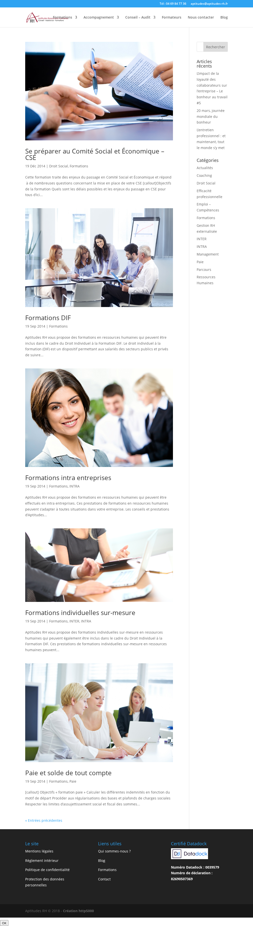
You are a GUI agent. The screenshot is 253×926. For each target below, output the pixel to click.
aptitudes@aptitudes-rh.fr (209, 4)
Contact (104, 879)
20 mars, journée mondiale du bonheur (211, 116)
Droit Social (58, 166)
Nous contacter (201, 18)
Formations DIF (48, 317)
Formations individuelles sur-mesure (80, 612)
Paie (72, 781)
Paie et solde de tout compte (68, 772)
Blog (224, 18)
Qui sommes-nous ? (114, 851)
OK (4, 923)
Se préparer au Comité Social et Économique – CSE (94, 154)
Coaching (204, 175)
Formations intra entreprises (68, 477)
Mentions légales (39, 851)
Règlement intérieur (42, 860)
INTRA (74, 486)
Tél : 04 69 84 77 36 (173, 4)
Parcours (204, 269)
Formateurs (171, 18)
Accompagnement (99, 18)
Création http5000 (78, 910)
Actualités (205, 167)
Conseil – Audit (137, 18)
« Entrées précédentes (43, 820)
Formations (62, 18)
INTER (74, 621)
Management (208, 254)
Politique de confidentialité (47, 869)
